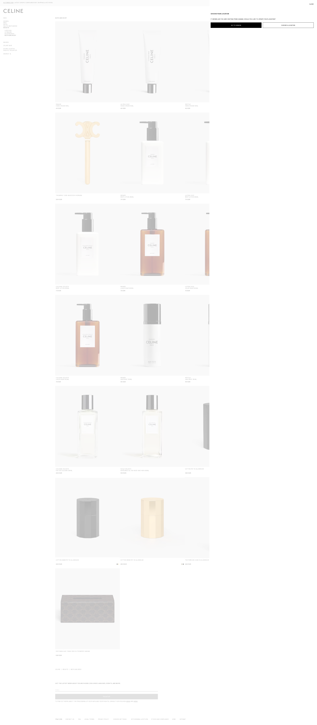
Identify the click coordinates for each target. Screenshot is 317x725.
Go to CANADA (236, 25)
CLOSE (311, 4)
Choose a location (288, 25)
